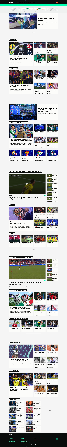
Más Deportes (36, 367)
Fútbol (35, 217)
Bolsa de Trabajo (11, 442)
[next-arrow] (58, 155)
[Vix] (57, 2)
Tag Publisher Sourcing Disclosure (25, 442)
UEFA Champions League (38, 147)
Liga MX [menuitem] (22, 2)
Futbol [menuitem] (25, 2)
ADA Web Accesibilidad (12, 441)
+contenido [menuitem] (33, 2)
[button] (27, 183)
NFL (10, 367)
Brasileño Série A (37, 383)
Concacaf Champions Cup (38, 93)
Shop (41, 0)
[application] (27, 184)
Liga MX (35, 52)
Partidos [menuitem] (19, 2)
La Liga (48, 93)
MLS (35, 315)
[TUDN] (11, 2)
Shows (27, 0)
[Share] (45, 195)
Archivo (35, 438)
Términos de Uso (11, 438)
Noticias (30, 0)
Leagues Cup (11, 64)
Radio (38, 0)
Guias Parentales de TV (24, 441)
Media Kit (22, 438)
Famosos (33, 0)
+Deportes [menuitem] (29, 2)
